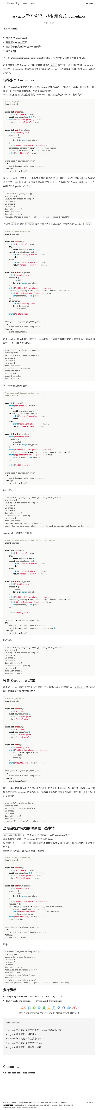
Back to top (90, 1102)
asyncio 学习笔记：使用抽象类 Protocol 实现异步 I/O (34, 1029)
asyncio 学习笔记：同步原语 (22, 1034)
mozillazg (30, 1105)
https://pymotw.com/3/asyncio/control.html (30, 57)
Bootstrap (55, 1102)
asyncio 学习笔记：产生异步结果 (24, 1038)
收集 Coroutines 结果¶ (16, 42)
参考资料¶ (11, 50)
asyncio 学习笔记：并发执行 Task (25, 1042)
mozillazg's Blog (11, 3)
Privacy (64, 1102)
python (7, 28)
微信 (72, 1012)
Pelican (48, 1102)
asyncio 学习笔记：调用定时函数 (24, 1047)
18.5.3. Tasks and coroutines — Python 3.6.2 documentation (34, 1000)
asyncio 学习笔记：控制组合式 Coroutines (49, 16)
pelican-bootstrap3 (36, 1102)
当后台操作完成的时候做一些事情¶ (23, 46)
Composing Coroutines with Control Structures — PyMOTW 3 (35, 996)
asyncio (14, 28)
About (33, 3)
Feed (25, 3)
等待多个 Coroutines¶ (16, 37)
